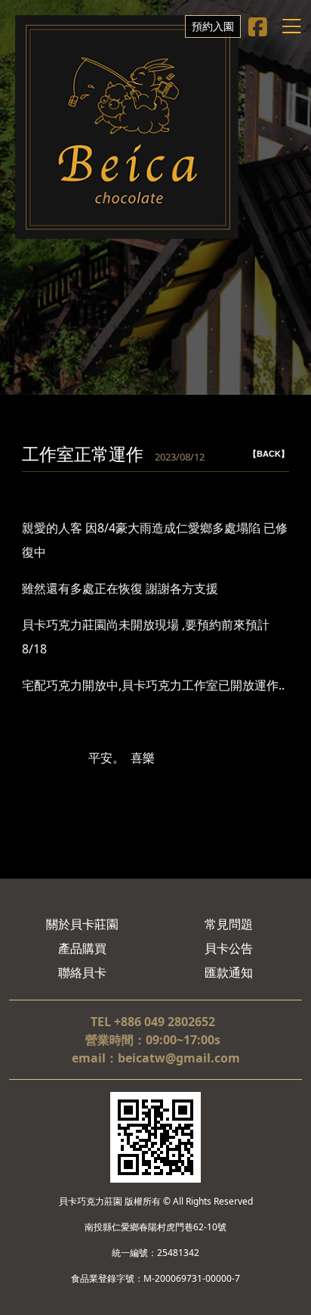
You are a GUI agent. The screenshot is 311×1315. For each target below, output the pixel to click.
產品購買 (82, 948)
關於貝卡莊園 (82, 924)
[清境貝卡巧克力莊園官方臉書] (257, 27)
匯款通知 (229, 972)
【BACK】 (268, 453)
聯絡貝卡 (82, 972)
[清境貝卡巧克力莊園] (127, 127)
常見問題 (229, 924)
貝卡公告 (229, 948)
